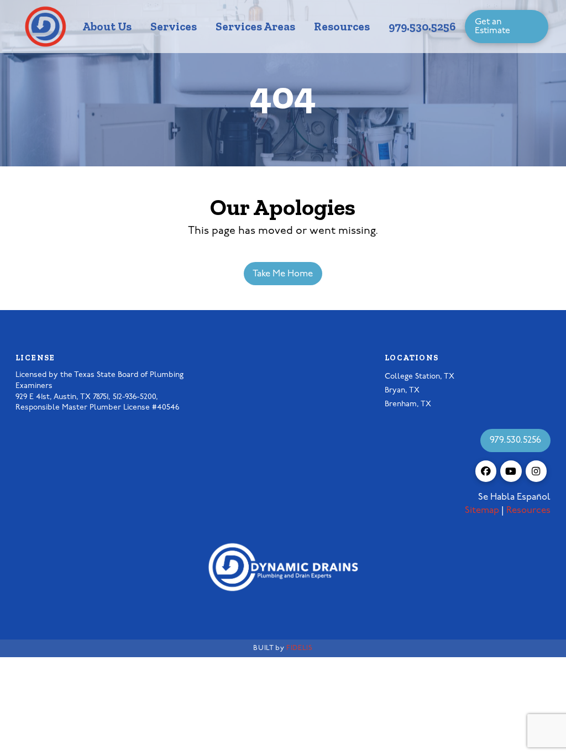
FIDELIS (299, 648)
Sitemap (482, 510)
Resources (528, 510)
